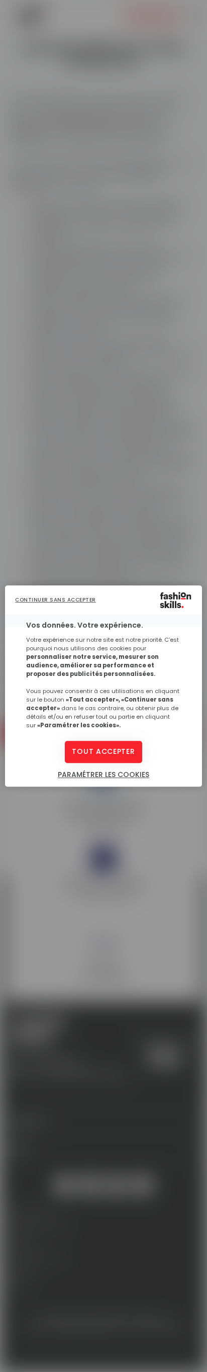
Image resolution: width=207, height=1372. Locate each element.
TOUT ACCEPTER (103, 752)
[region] (103, 686)
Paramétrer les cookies (103, 774)
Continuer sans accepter (55, 600)
